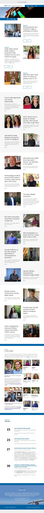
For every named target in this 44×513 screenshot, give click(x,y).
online (28, 356)
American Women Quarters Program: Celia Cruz (25, 448)
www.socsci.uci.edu (30, 507)
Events (32, 5)
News (28, 5)
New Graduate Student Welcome (21, 438)
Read (27, 40)
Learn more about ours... (22, 499)
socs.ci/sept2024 (24, 2)
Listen (24, 169)
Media (36, 5)
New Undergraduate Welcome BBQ (22, 428)
